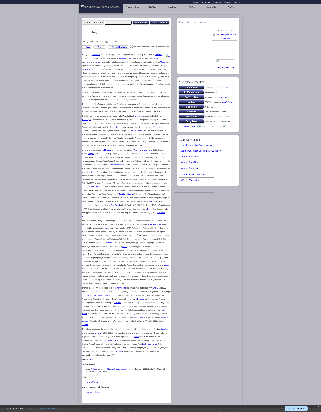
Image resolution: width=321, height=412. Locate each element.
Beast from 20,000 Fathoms (98, 295)
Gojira (137, 116)
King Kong (156, 288)
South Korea (138, 317)
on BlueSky (189, 162)
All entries (132, 7)
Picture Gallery (92, 382)
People (172, 7)
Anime (88, 62)
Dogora (91, 154)
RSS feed (194, 126)
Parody (166, 265)
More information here (46, 408)
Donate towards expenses (196, 144)
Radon (118, 127)
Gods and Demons (93, 187)
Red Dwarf (115, 205)
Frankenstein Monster (118, 165)
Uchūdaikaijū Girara (126, 194)
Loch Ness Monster (150, 344)
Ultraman (98, 333)
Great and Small (154, 224)
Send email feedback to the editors (201, 150)
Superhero (108, 243)
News (231, 7)
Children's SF (110, 340)
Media (191, 7)
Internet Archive (92, 392)
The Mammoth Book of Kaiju (114, 369)
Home (195, 2)
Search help (184, 126)
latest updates (222, 88)
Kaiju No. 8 (94, 359)
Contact (227, 2)
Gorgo (151, 201)
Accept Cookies (296, 408)
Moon (124, 246)
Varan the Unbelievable (142, 150)
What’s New (227, 102)
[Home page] (101, 8)
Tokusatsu (89, 69)
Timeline (224, 97)
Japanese (96, 55)
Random (217, 2)
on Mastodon (190, 180)
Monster (158, 55)
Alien (107, 228)
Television (156, 58)
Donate (237, 2)
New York (117, 303)
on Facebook (190, 168)
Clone (92, 172)
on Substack (189, 156)
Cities (162, 62)
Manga (97, 62)
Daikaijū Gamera (136, 131)
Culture (211, 7)
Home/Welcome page (225, 67)
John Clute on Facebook (193, 174)
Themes (152, 7)
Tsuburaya (86, 120)
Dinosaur (141, 299)
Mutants (119, 351)
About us (206, 2)
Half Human (106, 150)
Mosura (156, 127)
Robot (149, 209)
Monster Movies (125, 58)
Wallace (94, 369)
